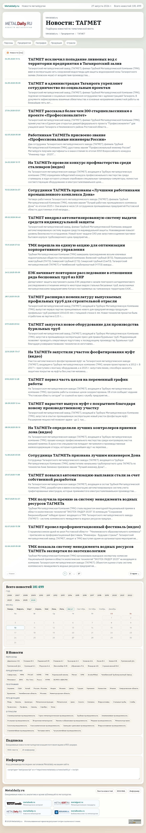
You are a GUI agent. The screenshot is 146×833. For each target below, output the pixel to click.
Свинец (34, 707)
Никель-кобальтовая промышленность (71, 721)
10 (15, 627)
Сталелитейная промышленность (20, 731)
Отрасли (71, 43)
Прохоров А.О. (73, 661)
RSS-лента (13, 750)
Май (46, 609)
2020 (114, 595)
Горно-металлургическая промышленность (56, 716)
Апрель (38, 609)
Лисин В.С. (101, 661)
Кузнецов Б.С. (30, 666)
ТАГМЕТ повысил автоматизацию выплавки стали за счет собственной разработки (84, 477)
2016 (85, 595)
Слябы (132, 702)
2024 (17, 600)
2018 (99, 595)
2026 (33, 600)
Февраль (20, 609)
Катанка (91, 702)
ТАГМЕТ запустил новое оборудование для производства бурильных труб (83, 326)
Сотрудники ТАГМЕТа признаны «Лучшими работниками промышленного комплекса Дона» (84, 192)
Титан (53, 707)
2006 (9, 595)
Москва (43, 693)
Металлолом (62, 702)
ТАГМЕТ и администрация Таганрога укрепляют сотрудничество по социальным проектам (75, 85)
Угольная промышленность (18, 721)
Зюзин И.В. (113, 661)
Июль (62, 609)
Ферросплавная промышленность (112, 726)
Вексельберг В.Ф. (61, 666)
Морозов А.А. (44, 666)
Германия (90, 688)
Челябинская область (27, 693)
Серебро (43, 707)
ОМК (82, 675)
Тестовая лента (43, 731)
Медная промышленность (101, 721)
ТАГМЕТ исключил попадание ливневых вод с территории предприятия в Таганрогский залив (74, 61)
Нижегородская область (60, 693)
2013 (63, 595)
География (41, 43)
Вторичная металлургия (42, 721)
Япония (62, 688)
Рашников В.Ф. (44, 661)
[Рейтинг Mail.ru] (134, 821)
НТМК (47, 680)
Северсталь (12, 675)
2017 (92, 595)
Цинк (73, 702)
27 (79, 573)
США (20, 688)
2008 (25, 595)
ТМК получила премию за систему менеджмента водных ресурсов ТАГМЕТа (82, 501)
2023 (9, 600)
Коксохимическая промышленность (45, 726)
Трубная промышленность (87, 716)
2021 (122, 595)
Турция (80, 688)
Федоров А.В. (93, 666)
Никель (18, 702)
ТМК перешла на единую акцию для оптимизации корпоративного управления (76, 247)
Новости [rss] (16, 52)
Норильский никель (60, 675)
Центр (71, 688)
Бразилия (11, 693)
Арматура (28, 702)
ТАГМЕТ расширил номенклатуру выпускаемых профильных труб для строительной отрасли (74, 299)
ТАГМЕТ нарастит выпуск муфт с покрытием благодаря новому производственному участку (81, 405)
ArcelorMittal (93, 675)
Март (29, 609)
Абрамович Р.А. (77, 666)
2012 (55, 595)
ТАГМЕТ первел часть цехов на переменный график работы (78, 381)
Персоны (8, 43)
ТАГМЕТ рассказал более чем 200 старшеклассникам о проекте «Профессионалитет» (80, 113)
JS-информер (28, 750)
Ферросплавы (104, 702)
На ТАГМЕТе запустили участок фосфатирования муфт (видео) (81, 354)
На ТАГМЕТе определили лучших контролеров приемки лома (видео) (82, 429)
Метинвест (11, 680)
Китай (27, 688)
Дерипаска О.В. (13, 661)
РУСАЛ (30, 675)
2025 (25, 600)
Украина (10, 688)
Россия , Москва (40, 688)
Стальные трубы (119, 702)
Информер (134, 791)
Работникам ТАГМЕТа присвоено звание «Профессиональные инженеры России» (67, 137)
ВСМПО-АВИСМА (61, 680)
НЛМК (39, 675)
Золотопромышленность (17, 726)
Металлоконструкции (44, 702)
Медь (9, 702)
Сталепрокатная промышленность (21, 716)
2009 (33, 595)
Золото (81, 702)
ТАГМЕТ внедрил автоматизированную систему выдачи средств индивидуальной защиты (82, 219)
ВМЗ (21, 680)
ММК (22, 675)
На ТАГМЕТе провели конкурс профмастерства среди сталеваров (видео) (79, 164)
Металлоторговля (122, 721)
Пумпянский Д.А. (128, 661)
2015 (77, 595)
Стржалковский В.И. (110, 666)
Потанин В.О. (29, 661)
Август (70, 609)
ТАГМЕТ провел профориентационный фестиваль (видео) (84, 526)
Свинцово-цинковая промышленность (78, 726)
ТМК (47, 675)
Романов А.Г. (58, 661)
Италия (113, 688)
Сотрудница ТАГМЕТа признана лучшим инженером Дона (84, 455)
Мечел (74, 675)
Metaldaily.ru (52, 33)
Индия (53, 688)
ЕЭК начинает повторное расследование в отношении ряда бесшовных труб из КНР (80, 274)
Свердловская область (128, 688)
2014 (70, 595)
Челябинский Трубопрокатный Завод (116, 675)
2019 (107, 595)
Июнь (54, 609)
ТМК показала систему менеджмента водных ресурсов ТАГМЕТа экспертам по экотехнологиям (80, 548)
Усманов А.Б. (88, 661)
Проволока (11, 707)
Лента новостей (105, 791)
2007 (17, 595)
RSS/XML (121, 791)
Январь (10, 609)
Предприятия (67, 33)
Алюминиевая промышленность (114, 716)
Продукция (56, 43)
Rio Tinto (29, 680)
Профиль (23, 707)
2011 (48, 595)
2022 (130, 595)
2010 (41, 595)
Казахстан (102, 688)
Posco (39, 680)
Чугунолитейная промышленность (67, 731)
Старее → (134, 573)
